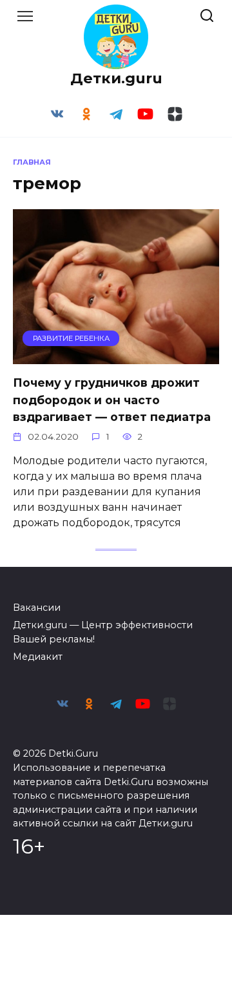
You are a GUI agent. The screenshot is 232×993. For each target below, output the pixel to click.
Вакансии (37, 607)
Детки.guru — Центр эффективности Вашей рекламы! (103, 632)
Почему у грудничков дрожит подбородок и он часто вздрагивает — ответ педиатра (112, 400)
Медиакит (38, 656)
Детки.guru (116, 78)
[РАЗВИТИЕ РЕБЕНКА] (116, 356)
